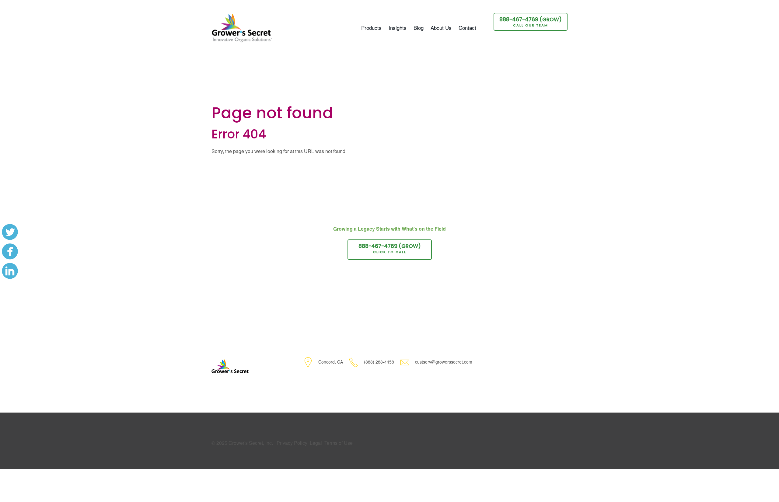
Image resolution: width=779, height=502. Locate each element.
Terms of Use (338, 442)
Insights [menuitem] (398, 27)
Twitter (9, 231)
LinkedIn (9, 270)
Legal (316, 442)
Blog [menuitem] (419, 27)
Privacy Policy (292, 442)
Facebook (9, 251)
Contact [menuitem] (467, 27)
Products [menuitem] (371, 27)
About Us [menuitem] (441, 27)
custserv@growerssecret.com (443, 362)
